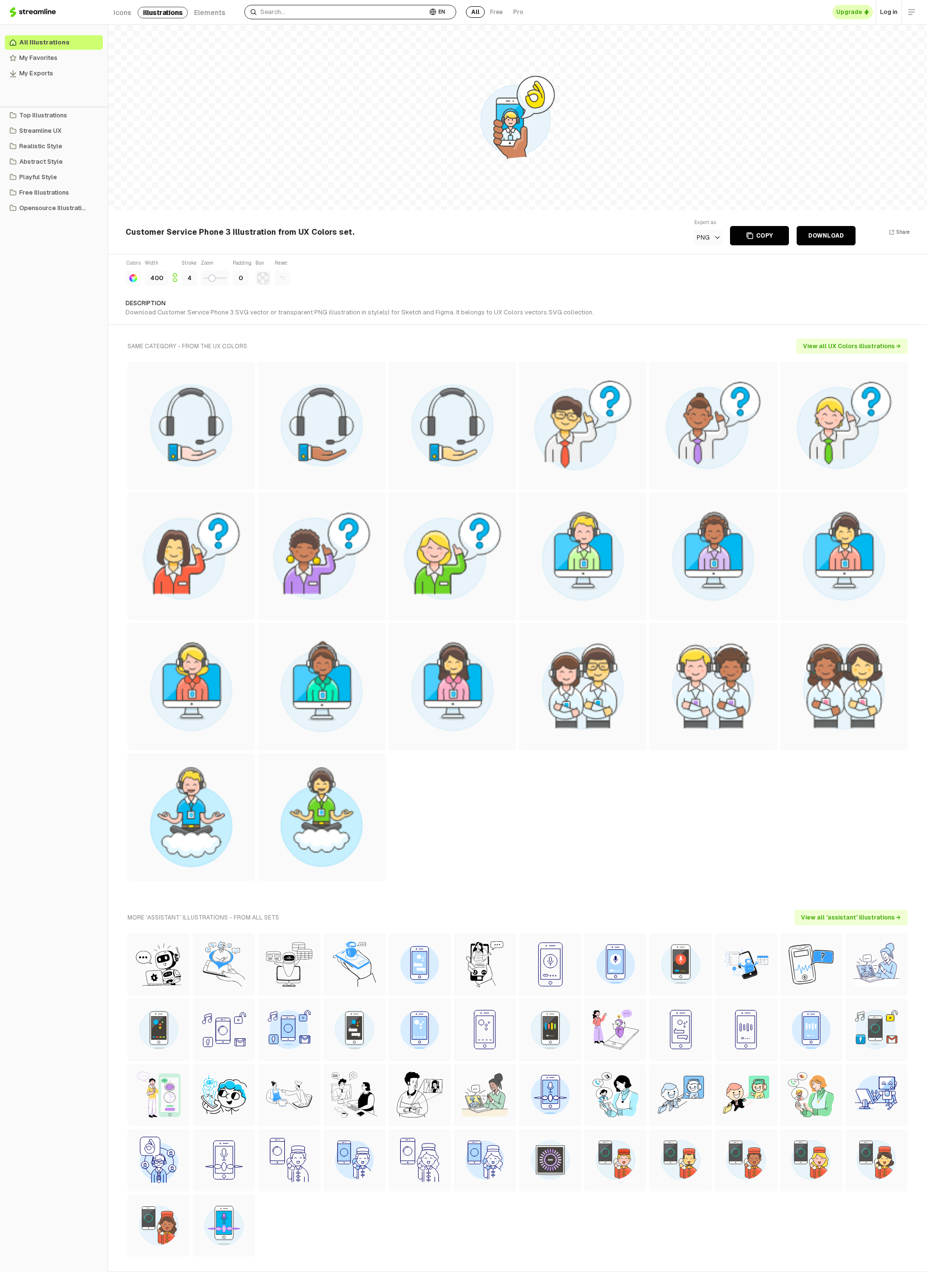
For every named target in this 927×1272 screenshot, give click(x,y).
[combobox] (335, 12)
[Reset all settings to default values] (282, 278)
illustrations (163, 12)
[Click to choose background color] (263, 278)
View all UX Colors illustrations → (852, 346)
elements (209, 12)
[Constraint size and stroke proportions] (175, 273)
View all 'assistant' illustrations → (851, 917)
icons (122, 12)
